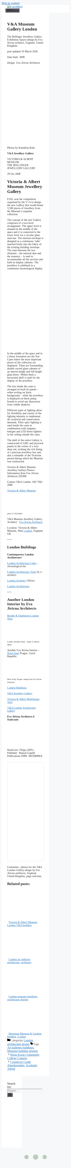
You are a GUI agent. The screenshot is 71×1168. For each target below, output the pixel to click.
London (28, 530)
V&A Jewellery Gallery (19, 693)
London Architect (16, 580)
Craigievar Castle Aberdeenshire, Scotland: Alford (22, 1065)
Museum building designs (22, 1051)
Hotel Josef (13, 653)
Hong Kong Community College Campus (23, 1056)
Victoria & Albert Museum (21, 490)
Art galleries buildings (20, 1047)
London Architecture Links (21, 563)
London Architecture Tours (21, 572)
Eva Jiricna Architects (31, 522)
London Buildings (17, 687)
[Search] (10, 1095)
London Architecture (18, 586)
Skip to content (11, 3)
